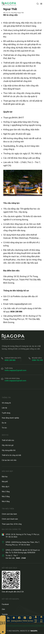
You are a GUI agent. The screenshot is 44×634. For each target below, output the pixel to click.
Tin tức (4, 428)
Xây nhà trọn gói (7, 445)
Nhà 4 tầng (6, 501)
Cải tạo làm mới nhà (9, 460)
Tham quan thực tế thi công (12, 524)
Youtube (5, 614)
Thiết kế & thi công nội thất (11, 455)
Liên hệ (4, 408)
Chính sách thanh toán (10, 519)
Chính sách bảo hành (9, 514)
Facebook (5, 604)
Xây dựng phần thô (8, 450)
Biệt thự (5, 477)
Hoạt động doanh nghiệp (10, 418)
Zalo (3, 609)
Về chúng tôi (6, 403)
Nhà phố (5, 481)
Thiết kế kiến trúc (8, 440)
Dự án (4, 423)
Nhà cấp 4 (5, 487)
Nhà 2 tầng (6, 491)
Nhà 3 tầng (6, 496)
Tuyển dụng (6, 413)
